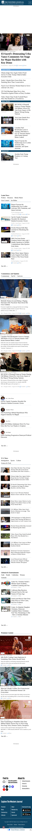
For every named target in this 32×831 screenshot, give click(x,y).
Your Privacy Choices (18, 829)
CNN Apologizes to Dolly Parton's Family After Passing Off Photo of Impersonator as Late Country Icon (21, 519)
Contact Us (24, 783)
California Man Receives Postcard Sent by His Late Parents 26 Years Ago (19, 592)
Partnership (24, 786)
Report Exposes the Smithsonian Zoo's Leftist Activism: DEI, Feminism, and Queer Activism (23, 144)
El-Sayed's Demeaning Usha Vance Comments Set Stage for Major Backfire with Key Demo (21, 486)
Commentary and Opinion (10, 274)
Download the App (26, 807)
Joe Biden (14, 200)
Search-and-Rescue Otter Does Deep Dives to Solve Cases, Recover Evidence (20, 600)
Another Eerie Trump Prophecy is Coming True (21, 156)
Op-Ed (13, 276)
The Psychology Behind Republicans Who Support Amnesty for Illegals (14, 413)
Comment (20, 65)
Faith (2, 575)
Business (10, 198)
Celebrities (15, 575)
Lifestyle (3, 815)
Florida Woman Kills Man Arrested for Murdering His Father (19, 230)
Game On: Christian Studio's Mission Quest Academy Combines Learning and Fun (20, 583)
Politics (3, 198)
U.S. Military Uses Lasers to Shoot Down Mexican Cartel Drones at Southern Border (21, 544)
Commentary (5, 276)
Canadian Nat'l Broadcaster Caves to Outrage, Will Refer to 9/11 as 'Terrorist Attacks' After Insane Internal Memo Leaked (22, 132)
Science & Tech (6, 463)
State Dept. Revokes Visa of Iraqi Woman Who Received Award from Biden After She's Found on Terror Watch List (20, 470)
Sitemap (15, 824)
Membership (15, 809)
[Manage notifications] (3, 827)
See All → (4, 266)
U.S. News (4, 458)
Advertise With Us (25, 788)
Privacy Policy (10, 824)
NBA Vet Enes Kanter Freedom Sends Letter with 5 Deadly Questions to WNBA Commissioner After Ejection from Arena (20, 242)
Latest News (5, 195)
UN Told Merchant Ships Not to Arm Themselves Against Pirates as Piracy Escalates (15, 92)
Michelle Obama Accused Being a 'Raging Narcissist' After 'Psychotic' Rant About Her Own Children (14, 303)
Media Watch (19, 198)
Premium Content (7, 633)
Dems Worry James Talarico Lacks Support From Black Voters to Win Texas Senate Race (20, 256)
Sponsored (14, 815)
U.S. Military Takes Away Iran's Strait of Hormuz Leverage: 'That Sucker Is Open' (20, 511)
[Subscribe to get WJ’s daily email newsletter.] (5, 782)
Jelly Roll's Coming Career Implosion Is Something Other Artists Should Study (13, 658)
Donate (13, 812)
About (13, 807)
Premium (3, 807)
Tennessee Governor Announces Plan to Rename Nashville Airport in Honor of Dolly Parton (20, 552)
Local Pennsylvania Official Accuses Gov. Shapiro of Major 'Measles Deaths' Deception (20, 560)
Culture (18, 460)
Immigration (5, 460)
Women (22, 575)
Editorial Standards (26, 781)
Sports (13, 460)
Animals (3, 577)
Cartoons (20, 276)
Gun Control (5, 200)
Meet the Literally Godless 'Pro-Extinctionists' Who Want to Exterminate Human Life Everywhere (15, 690)
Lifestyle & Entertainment (10, 572)
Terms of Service (21, 824)
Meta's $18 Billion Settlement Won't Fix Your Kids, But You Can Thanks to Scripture (15, 425)
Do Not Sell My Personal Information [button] (16, 827)
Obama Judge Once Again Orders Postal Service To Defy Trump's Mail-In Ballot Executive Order (13, 75)
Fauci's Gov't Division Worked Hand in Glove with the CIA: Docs (21, 493)
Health (8, 575)
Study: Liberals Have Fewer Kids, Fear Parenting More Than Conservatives (13, 81)
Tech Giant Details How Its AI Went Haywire (22, 118)
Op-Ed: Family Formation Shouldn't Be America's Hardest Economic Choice (19, 219)
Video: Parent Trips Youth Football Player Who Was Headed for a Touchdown (14, 98)
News (2, 809)
